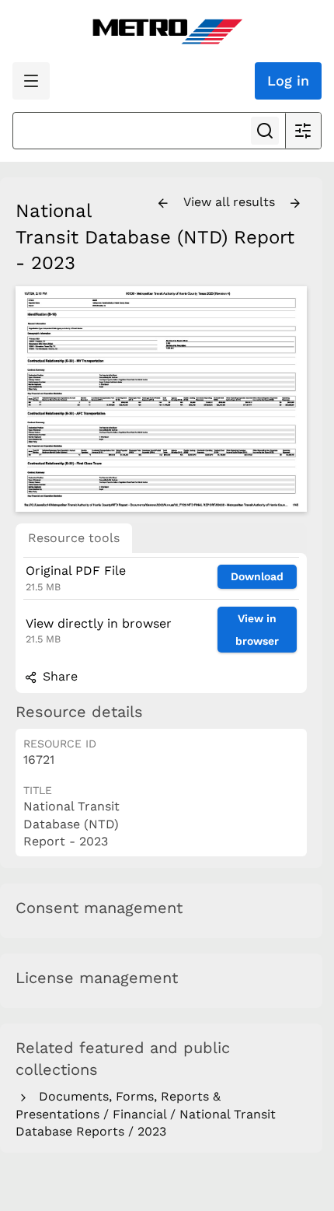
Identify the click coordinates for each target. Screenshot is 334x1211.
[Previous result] (163, 204)
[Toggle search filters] (303, 131)
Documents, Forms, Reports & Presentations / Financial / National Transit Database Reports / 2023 (146, 1114)
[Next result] (295, 204)
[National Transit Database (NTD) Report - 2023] (161, 399)
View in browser (257, 629)
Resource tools (74, 537)
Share (58, 676)
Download (257, 576)
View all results (231, 201)
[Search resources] (265, 131)
